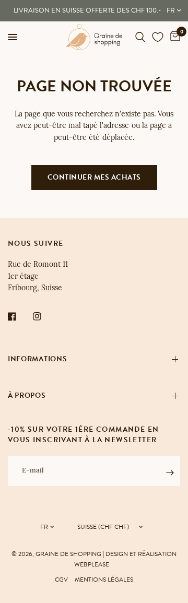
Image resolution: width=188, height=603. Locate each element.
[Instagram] (44, 316)
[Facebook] (19, 316)
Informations (37, 358)
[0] (173, 37)
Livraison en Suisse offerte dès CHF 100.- (87, 10)
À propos (27, 395)
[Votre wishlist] (158, 37)
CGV (61, 579)
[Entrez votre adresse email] (169, 472)
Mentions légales (104, 579)
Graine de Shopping (68, 554)
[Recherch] (140, 37)
